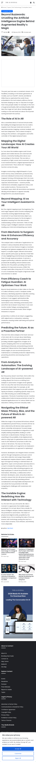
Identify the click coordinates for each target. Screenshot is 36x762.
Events (3, 679)
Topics (9, 7)
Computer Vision (27, 7)
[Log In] (31, 3)
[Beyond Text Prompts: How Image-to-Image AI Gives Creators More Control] (9, 543)
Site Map (3, 667)
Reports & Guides (6, 689)
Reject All (18, 758)
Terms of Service (6, 720)
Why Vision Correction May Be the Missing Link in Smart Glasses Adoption (26, 577)
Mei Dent (6, 32)
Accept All (18, 749)
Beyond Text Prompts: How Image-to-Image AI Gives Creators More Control (9, 551)
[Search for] (34, 3)
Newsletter (4, 681)
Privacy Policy (5, 715)
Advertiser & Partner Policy (9, 704)
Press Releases (5, 687)
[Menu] (2, 3)
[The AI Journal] (11, 2)
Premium (3, 684)
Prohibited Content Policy (8, 718)
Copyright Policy (6, 712)
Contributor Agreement (8, 709)
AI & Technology (16, 7)
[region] (18, 747)
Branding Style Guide (7, 656)
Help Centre (4, 661)
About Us (4, 653)
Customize (18, 753)
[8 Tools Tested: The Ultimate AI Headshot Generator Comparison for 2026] (9, 568)
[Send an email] (8, 32)
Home (4, 7)
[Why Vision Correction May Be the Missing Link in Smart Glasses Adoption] (27, 568)
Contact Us (4, 659)
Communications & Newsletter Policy (12, 707)
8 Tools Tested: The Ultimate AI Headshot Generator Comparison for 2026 (8, 577)
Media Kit (4, 664)
